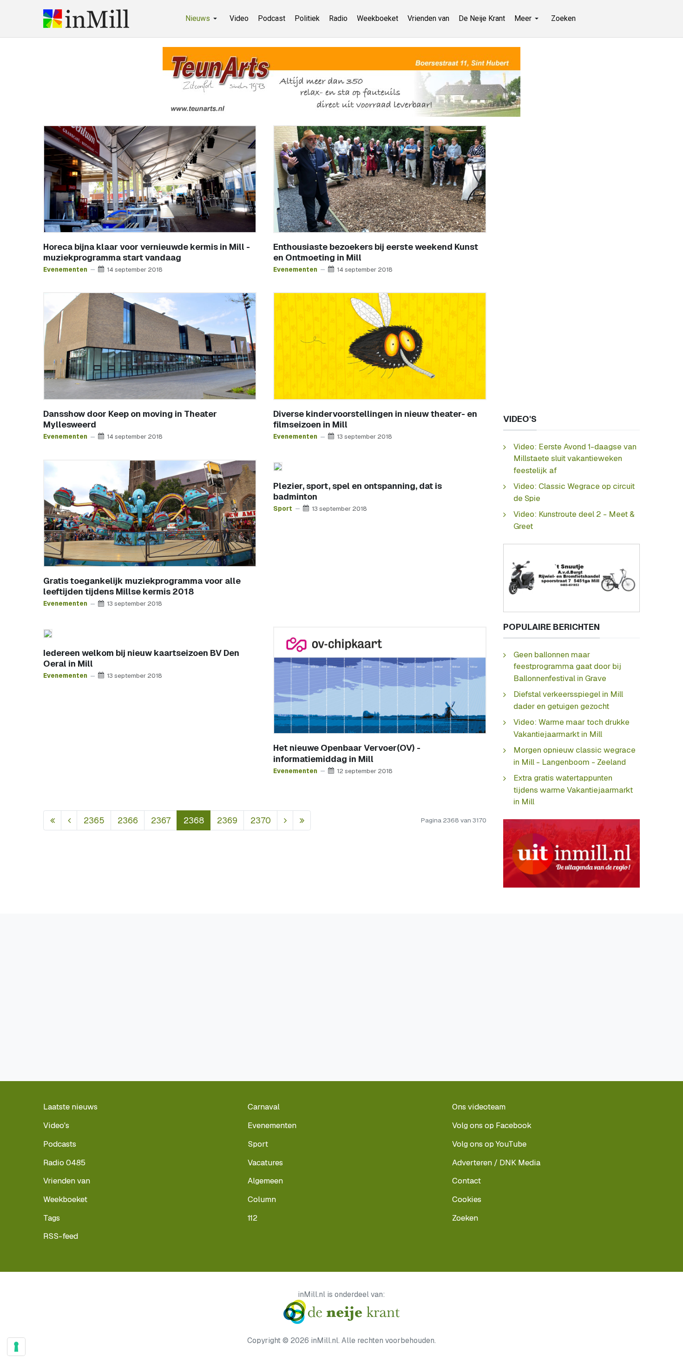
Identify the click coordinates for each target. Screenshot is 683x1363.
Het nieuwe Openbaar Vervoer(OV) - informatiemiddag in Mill (346, 753)
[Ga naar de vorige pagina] (69, 820)
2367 (161, 820)
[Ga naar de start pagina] (52, 820)
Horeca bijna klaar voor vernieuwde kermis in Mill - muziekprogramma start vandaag (146, 252)
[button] (203, 18)
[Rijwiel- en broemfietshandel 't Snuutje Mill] (571, 577)
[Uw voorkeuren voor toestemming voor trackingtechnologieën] (16, 1347)
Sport (282, 508)
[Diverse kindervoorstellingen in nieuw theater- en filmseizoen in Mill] (379, 345)
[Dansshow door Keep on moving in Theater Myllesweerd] (149, 345)
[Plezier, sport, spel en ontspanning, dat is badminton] (277, 466)
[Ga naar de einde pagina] (302, 820)
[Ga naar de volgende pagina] (285, 820)
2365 (94, 820)
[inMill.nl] (86, 18)
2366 (128, 820)
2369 (227, 820)
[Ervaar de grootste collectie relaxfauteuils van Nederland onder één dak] (341, 81)
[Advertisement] (571, 264)
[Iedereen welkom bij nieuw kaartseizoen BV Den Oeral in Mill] (48, 633)
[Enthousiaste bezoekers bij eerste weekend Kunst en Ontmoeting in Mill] (379, 178)
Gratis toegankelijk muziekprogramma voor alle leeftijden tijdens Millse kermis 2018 (142, 586)
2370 (260, 820)
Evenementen (65, 269)
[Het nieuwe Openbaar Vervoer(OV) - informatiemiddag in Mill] (379, 679)
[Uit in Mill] (571, 853)
